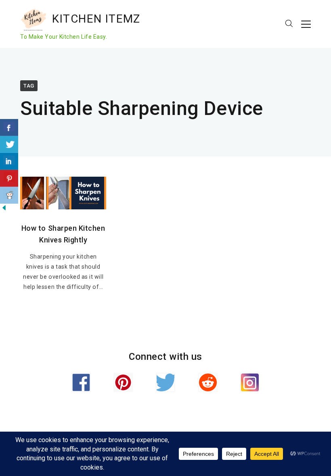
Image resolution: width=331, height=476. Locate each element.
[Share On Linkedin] (9, 161)
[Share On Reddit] (9, 195)
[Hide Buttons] (4, 209)
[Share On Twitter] (9, 144)
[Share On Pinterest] (9, 178)
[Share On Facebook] (9, 127)
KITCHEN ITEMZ (96, 18)
